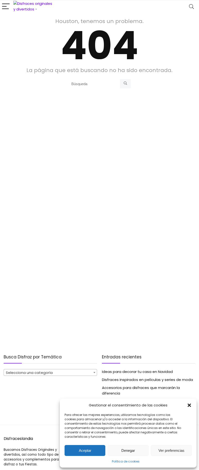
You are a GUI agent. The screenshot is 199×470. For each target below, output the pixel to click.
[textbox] (50, 372)
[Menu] (6, 6)
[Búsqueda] (125, 83)
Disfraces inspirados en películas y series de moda (147, 379)
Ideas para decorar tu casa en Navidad (137, 371)
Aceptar (85, 450)
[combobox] (50, 372)
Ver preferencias (171, 450)
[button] (189, 405)
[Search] (191, 6)
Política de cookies (126, 461)
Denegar (128, 450)
